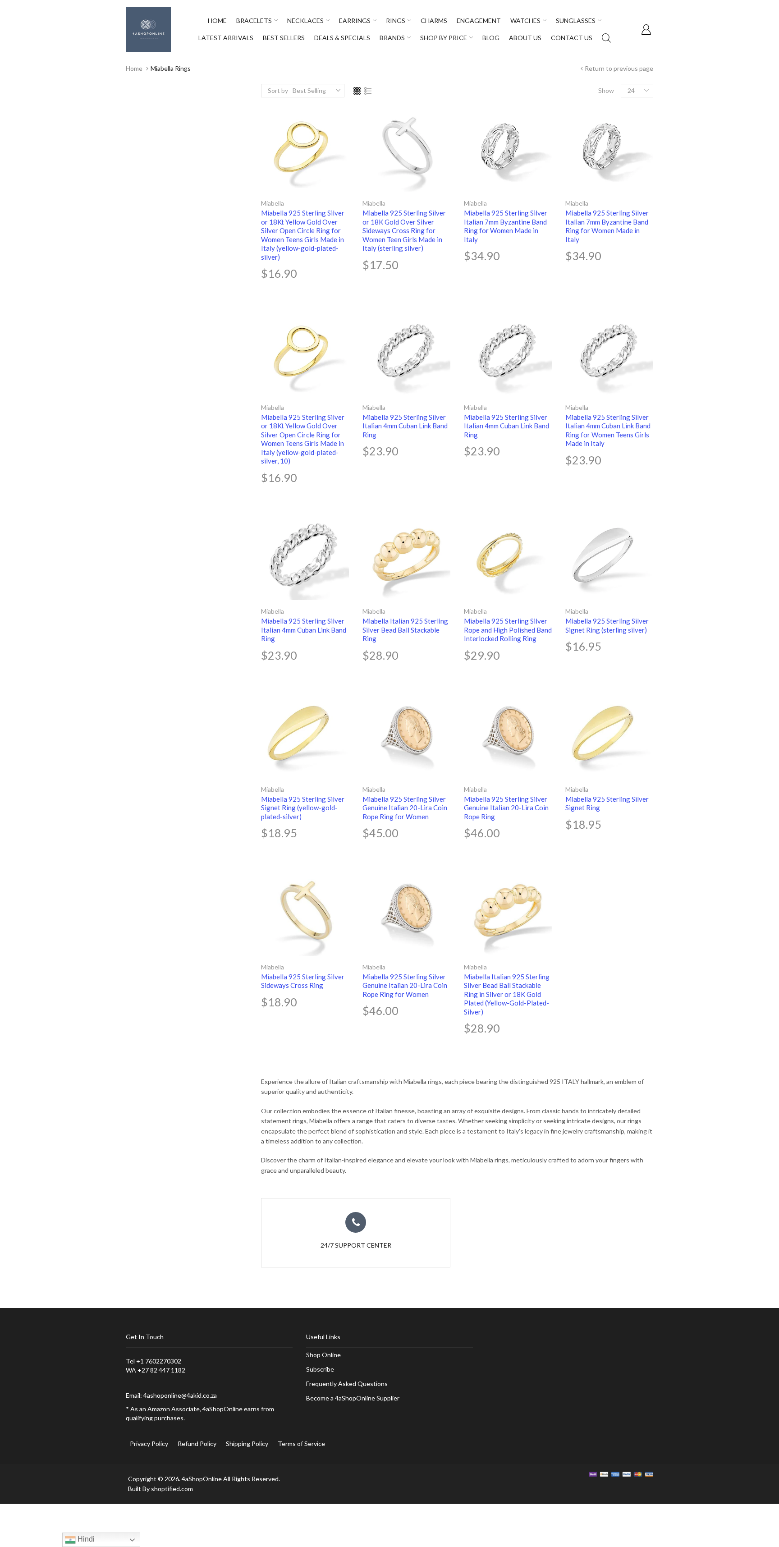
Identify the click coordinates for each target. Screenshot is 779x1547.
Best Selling (309, 90)
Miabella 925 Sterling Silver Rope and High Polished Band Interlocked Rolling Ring (508, 630)
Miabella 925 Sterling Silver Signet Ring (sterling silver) (607, 625)
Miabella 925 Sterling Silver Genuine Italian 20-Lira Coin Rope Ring (506, 808)
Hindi (85, 1539)
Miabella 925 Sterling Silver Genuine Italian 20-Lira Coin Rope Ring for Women (404, 808)
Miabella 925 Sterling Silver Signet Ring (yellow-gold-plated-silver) (302, 808)
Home (134, 68)
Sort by (278, 90)
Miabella (272, 203)
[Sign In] (646, 29)
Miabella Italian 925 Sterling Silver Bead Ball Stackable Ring (405, 630)
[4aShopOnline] (148, 28)
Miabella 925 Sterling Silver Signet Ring (607, 803)
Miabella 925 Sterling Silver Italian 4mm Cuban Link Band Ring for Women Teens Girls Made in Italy (608, 430)
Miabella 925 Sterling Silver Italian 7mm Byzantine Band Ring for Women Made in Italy (505, 226)
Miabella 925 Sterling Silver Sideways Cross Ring (302, 981)
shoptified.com (172, 1488)
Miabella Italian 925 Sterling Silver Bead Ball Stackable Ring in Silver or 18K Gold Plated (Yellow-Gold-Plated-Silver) (507, 994)
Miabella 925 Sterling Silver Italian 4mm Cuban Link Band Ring (405, 426)
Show (606, 90)
